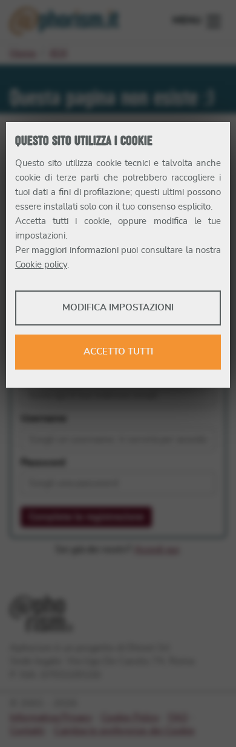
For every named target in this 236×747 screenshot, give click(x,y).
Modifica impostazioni (118, 307)
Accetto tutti (118, 351)
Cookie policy (41, 264)
